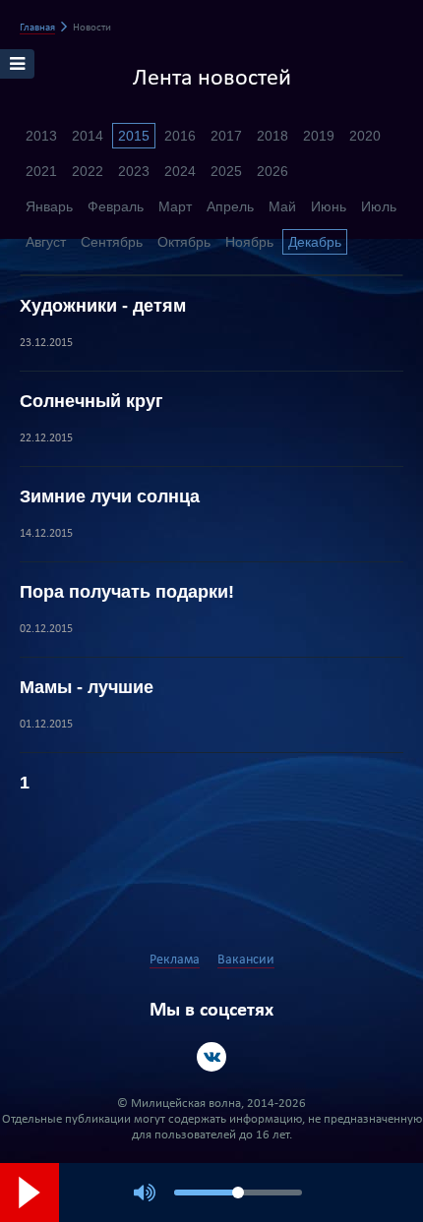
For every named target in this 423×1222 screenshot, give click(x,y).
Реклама (175, 960)
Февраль (116, 206)
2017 (226, 136)
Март (175, 206)
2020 (365, 136)
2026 (272, 171)
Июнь (328, 206)
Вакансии (245, 960)
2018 (272, 136)
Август (46, 242)
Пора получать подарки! (127, 592)
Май (282, 206)
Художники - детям (103, 306)
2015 (134, 136)
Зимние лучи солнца (110, 496)
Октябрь (184, 242)
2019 (318, 136)
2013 (41, 136)
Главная (37, 28)
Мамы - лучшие (86, 687)
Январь (49, 206)
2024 (180, 171)
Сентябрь (112, 242)
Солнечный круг (91, 401)
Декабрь (314, 242)
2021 (41, 171)
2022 (87, 171)
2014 (87, 136)
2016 (180, 136)
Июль (378, 206)
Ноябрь (249, 242)
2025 (226, 171)
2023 (134, 171)
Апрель (230, 206)
